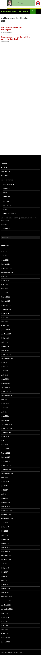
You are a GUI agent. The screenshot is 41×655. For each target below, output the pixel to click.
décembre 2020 (6, 424)
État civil (6, 201)
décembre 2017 (6, 551)
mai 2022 (4, 371)
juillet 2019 (5, 482)
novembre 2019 (6, 465)
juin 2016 (4, 621)
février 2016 (5, 638)
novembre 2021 (6, 391)
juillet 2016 (5, 617)
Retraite (6, 197)
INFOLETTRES (5, 171)
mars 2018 (5, 539)
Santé (5, 192)
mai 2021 (4, 408)
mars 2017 (5, 584)
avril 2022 (4, 375)
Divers (5, 209)
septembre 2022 (7, 358)
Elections (7, 205)
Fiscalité (6, 188)
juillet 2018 (5, 527)
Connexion (5, 228)
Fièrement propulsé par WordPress (11, 652)
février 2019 (5, 502)
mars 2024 (5, 326)
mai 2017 (4, 576)
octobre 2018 (6, 514)
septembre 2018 (7, 519)
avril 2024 (4, 321)
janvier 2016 (5, 642)
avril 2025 (4, 289)
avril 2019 (4, 494)
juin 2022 (4, 367)
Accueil (4, 163)
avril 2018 (4, 535)
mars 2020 (5, 449)
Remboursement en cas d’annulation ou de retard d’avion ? (15, 38)
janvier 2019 (5, 506)
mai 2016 (4, 625)
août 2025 (4, 276)
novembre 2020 (6, 428)
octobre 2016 (6, 605)
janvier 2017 (5, 593)
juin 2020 (4, 441)
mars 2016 (5, 634)
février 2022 (5, 383)
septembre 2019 (7, 473)
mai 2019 (4, 490)
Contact (4, 224)
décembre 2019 (6, 461)
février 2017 (5, 588)
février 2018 (5, 543)
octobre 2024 (6, 309)
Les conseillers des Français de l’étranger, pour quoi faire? (19, 219)
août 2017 (4, 564)
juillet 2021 (5, 404)
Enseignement (8, 184)
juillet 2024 (5, 313)
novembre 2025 (6, 268)
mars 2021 (5, 416)
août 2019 (4, 478)
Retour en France (10, 214)
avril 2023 (4, 342)
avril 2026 (4, 256)
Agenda (4, 167)
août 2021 (4, 400)
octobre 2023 (6, 334)
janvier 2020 (5, 457)
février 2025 (5, 297)
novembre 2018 (6, 510)
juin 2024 (4, 317)
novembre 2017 (6, 556)
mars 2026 (5, 260)
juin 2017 (4, 572)
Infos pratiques (7, 180)
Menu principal (38, 11)
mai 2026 (4, 252)
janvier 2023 (5, 350)
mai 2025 (4, 285)
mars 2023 (5, 346)
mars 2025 (5, 293)
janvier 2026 (5, 264)
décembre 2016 (6, 597)
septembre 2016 (7, 609)
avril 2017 (4, 580)
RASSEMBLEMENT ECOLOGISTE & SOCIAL (15, 11)
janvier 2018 (5, 547)
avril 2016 (4, 629)
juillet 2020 (5, 436)
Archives (4, 176)
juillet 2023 (5, 338)
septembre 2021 (7, 395)
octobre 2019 (6, 469)
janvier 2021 (5, 420)
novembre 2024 (6, 305)
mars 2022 (5, 379)
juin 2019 (4, 486)
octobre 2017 (6, 560)
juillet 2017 (5, 568)
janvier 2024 (5, 330)
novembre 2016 (6, 601)
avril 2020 (4, 445)
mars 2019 (5, 498)
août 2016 (4, 613)
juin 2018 (4, 531)
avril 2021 (4, 412)
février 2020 (5, 453)
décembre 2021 (6, 387)
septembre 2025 (7, 272)
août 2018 (4, 523)
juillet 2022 (5, 363)
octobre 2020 (6, 432)
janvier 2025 (5, 301)
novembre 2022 (6, 354)
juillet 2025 (5, 280)
